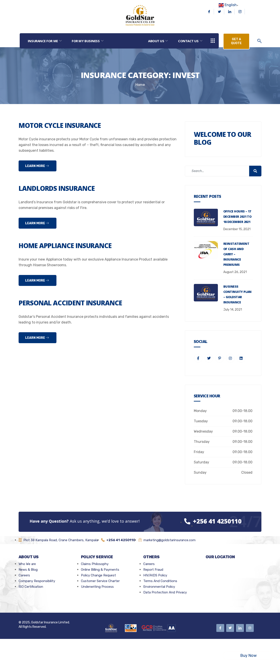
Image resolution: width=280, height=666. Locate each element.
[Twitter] (219, 11)
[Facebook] (209, 11)
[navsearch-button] (259, 41)
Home (140, 85)
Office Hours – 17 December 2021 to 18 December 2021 (237, 216)
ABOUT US (156, 41)
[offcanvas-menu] (213, 41)
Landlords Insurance (56, 188)
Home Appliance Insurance (65, 245)
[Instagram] (240, 11)
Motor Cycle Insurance (60, 125)
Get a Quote (236, 41)
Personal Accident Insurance (70, 302)
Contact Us (188, 41)
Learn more (35, 166)
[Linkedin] (229, 11)
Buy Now (248, 655)
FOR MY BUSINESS (86, 41)
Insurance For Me (43, 41)
